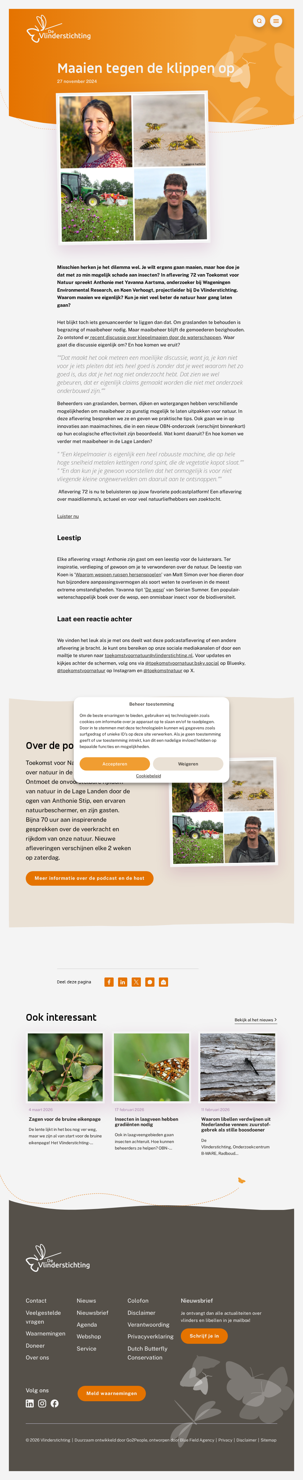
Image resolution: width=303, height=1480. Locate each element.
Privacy (225, 1440)
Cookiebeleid (148, 776)
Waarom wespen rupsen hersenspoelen (118, 574)
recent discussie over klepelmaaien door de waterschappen (155, 337)
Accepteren (114, 763)
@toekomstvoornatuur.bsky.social (182, 663)
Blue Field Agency (197, 1440)
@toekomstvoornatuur (81, 670)
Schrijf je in (204, 1336)
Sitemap (268, 1440)
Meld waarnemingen (111, 1393)
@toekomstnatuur (163, 670)
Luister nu (68, 516)
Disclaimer (246, 1440)
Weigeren (188, 763)
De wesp (154, 590)
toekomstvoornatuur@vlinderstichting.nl (149, 655)
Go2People (136, 1440)
